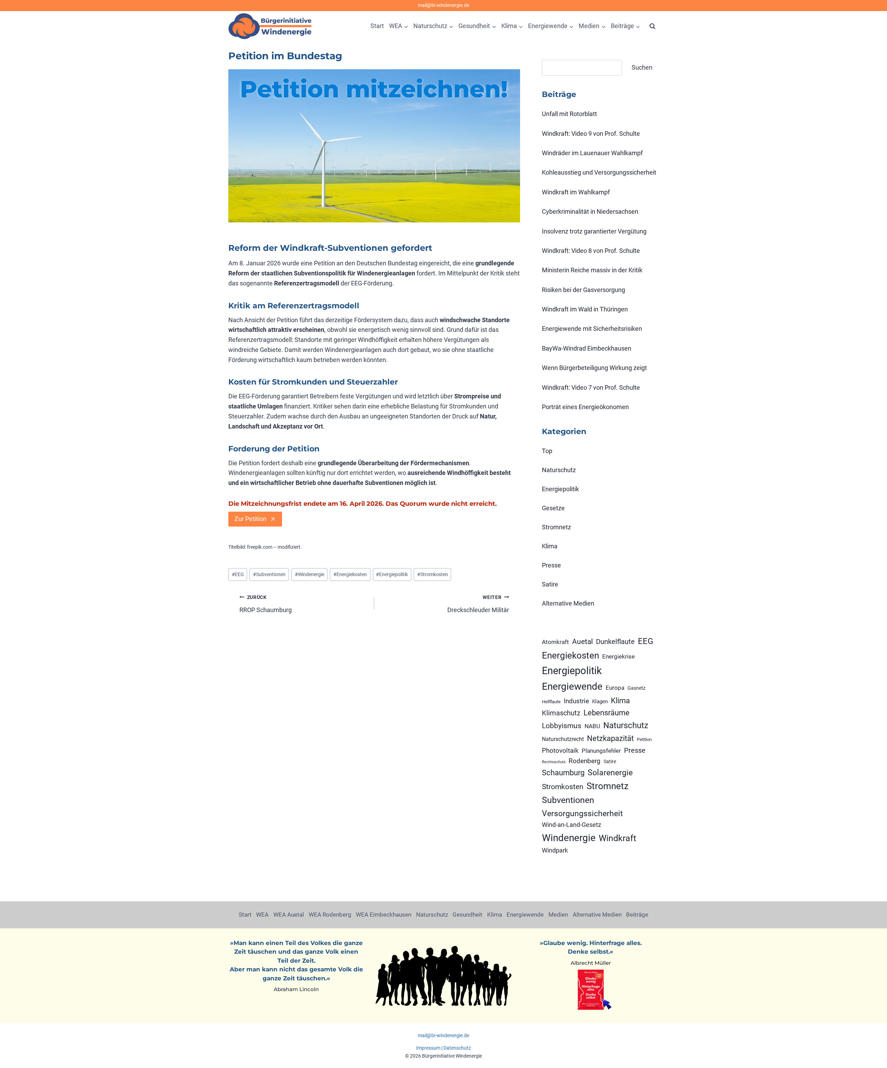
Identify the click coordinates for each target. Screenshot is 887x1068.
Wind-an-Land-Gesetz (571, 825)
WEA (262, 914)
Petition (644, 739)
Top (547, 450)
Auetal (582, 641)
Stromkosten (432, 574)
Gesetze (553, 508)
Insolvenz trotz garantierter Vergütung (594, 231)
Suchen (642, 67)
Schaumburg (563, 772)
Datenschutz (457, 1048)
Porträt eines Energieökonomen (585, 407)
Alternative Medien (568, 603)
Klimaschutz (561, 713)
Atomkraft (555, 641)
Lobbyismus (561, 725)
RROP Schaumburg (265, 604)
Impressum (428, 1048)
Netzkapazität (610, 738)
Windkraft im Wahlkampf (576, 192)
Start (377, 25)
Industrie (576, 701)
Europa (615, 687)
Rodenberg (584, 761)
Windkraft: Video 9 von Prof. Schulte (591, 133)
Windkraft (617, 838)
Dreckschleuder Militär (478, 604)
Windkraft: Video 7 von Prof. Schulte (591, 387)
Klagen (600, 701)
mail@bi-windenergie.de (443, 5)
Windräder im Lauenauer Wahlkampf (592, 153)
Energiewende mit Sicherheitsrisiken (592, 328)
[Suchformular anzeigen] (652, 26)
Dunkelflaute (615, 641)
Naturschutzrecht (563, 739)
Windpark (555, 850)
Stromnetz (556, 527)
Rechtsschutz (553, 762)
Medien (558, 914)
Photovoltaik (560, 750)
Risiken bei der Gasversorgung (583, 289)
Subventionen (269, 574)
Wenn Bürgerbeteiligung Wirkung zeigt (594, 367)
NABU (592, 726)
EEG (238, 574)
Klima (549, 546)
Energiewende (572, 686)
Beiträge (637, 914)
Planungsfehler (601, 750)
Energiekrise (618, 656)
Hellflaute (551, 701)
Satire (550, 584)
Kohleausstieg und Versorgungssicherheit (599, 172)
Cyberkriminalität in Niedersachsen (590, 211)
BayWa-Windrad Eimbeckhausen (586, 348)
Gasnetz (636, 688)
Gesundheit (467, 914)
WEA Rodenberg (330, 914)
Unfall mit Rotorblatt (569, 113)
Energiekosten (350, 574)
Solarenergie (610, 772)
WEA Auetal (288, 914)
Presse (551, 565)
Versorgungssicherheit (582, 813)
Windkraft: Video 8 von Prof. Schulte (591, 250)
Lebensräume (606, 712)
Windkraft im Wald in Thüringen (585, 309)
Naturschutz (559, 470)
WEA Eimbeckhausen (383, 914)
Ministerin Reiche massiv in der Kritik (592, 270)
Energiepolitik (392, 574)
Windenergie (309, 574)
